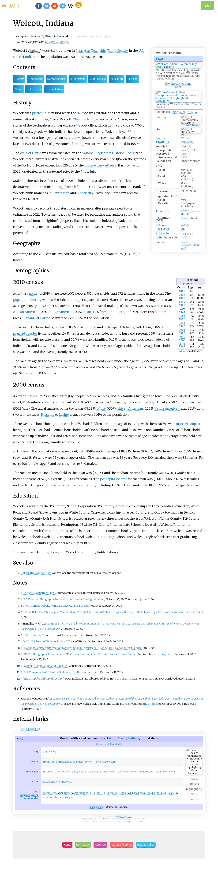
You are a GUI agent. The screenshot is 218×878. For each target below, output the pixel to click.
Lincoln (101, 771)
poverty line (86, 485)
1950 (182, 322)
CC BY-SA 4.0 (108, 818)
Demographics (56, 78)
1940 (182, 319)
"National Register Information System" (47, 647)
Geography (35, 78)
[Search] (78, 5)
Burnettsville (63, 761)
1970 (182, 329)
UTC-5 (185, 211)
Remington (61, 193)
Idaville (56, 781)
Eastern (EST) (190, 213)
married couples (25, 333)
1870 (182, 294)
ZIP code (161, 225)
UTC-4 (185, 217)
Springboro (68, 797)
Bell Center (65, 792)
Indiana (186, 134)
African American (26, 312)
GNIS (159, 237)
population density (27, 300)
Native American (60, 312)
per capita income (113, 479)
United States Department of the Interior (159, 612)
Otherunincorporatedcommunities (29, 795)
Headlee (123, 792)
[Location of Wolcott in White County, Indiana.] (178, 101)
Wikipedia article (124, 816)
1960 (182, 326)
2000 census (98, 78)
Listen (207, 5)
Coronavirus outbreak (100, 165)
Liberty (91, 771)
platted (37, 113)
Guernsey (112, 792)
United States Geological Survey (85, 599)
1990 (182, 336)
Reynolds (100, 761)
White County (117, 50)
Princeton (187, 141)
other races (116, 312)
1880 (182, 298)
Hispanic (29, 318)
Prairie (121, 771)
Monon (89, 761)
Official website (30, 728)
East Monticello (82, 792)
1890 (182, 301)
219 (183, 228)
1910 (182, 308)
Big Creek (47, 771)
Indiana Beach (137, 792)
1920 (182, 312)
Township (162, 141)
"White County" (32, 635)
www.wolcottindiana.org (190, 245)
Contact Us (83, 844)
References (34, 89)
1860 (182, 291)
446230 (185, 237)
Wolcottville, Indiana (57, 42)
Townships (32, 771)
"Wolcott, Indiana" (34, 612)
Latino (45, 318)
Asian (87, 312)
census (32, 293)
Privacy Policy (145, 844)
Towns (34, 761)
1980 (182, 333)
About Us (100, 844)
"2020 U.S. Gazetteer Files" (39, 592)
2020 (175, 196)
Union (158, 771)
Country (161, 117)
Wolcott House (30, 153)
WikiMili (10, 5)
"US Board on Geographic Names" (44, 599)
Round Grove (146, 771)
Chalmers (77, 761)
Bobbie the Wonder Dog (36, 572)
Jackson (81, 771)
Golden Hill (99, 792)
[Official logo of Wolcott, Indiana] (178, 83)
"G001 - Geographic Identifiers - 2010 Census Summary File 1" (61, 654)
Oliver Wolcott (83, 119)
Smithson (55, 797)
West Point (169, 771)
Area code (162, 228)
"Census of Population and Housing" (45, 665)
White (185, 138)
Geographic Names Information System (69, 612)
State (159, 129)
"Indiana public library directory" (43, 678)
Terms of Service (121, 844)
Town (159, 58)
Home (67, 844)
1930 (182, 315)
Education (116, 78)
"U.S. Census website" (38, 605)
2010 (182, 343)
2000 (182, 340)
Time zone (163, 211)
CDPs (35, 781)
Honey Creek (68, 771)
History (19, 78)
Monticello (84, 193)
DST (159, 220)
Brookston (48, 761)
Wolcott (110, 761)
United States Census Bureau (70, 605)
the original (163, 654)
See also (133, 78)
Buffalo (46, 781)
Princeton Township (91, 50)
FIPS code (162, 233)
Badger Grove (50, 792)
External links (54, 89)
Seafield (172, 792)
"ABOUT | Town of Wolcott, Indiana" (45, 641)
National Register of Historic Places (108, 153)
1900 (182, 305)
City (36, 751)
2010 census (77, 78)
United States (191, 125)
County (160, 138)
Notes (18, 89)
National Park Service (128, 647)
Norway (66, 781)
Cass (57, 771)
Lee (148, 792)
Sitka (45, 797)
